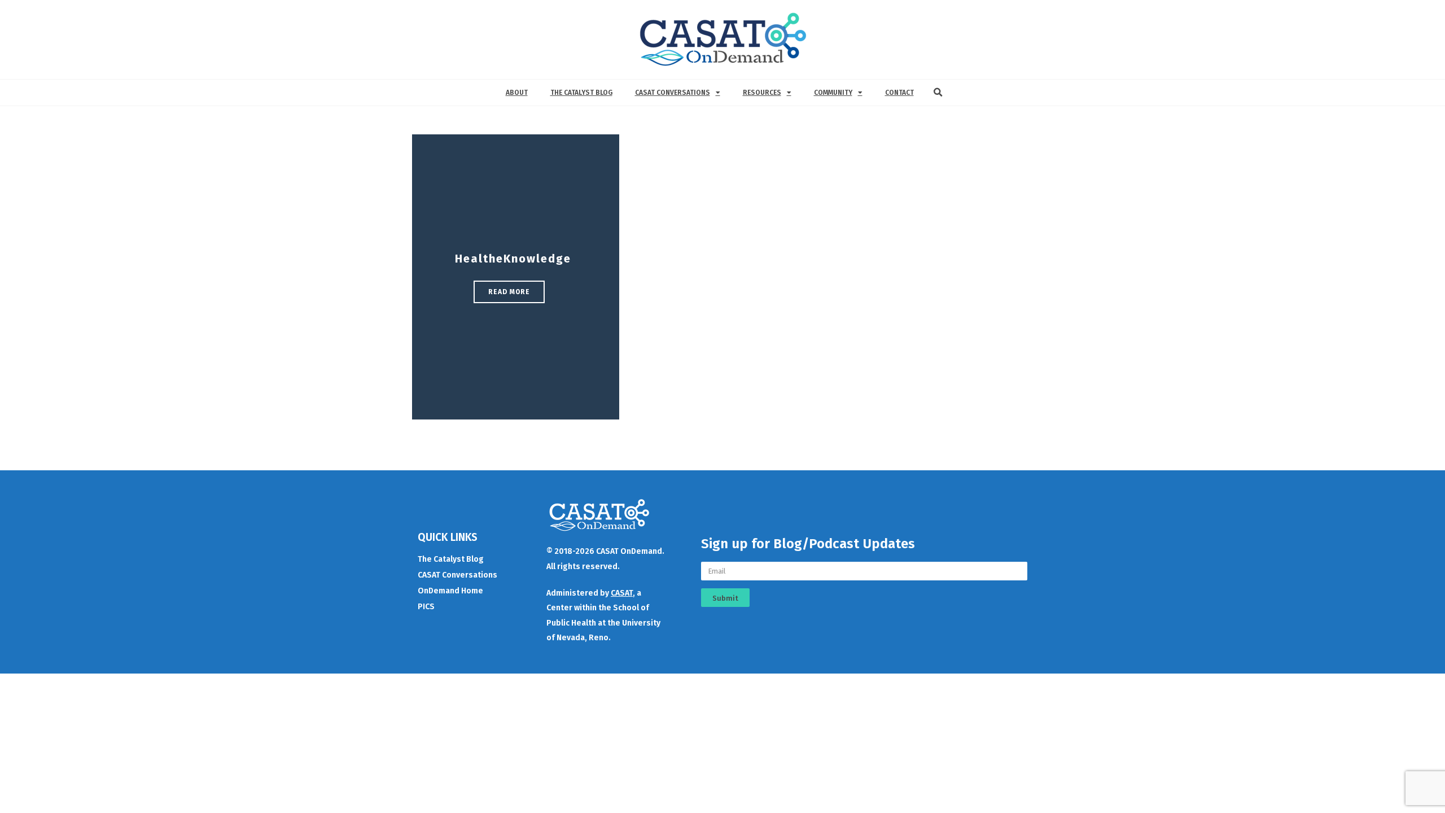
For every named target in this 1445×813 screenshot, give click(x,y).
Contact (899, 93)
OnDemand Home (450, 591)
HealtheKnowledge (513, 258)
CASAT (622, 593)
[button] (938, 93)
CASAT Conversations (672, 93)
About (517, 93)
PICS (426, 606)
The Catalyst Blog (581, 93)
